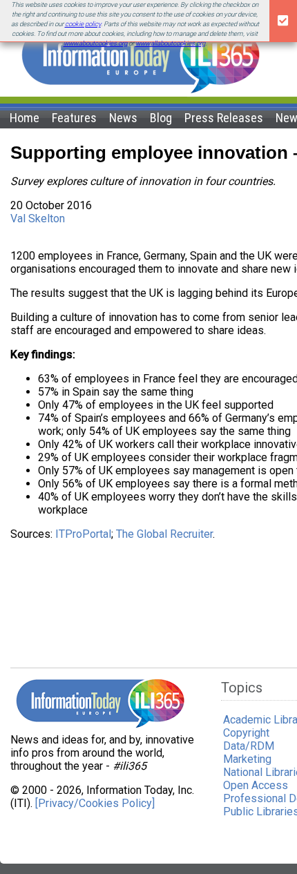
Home (24, 117)
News (123, 117)
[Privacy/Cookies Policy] (95, 803)
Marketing (247, 759)
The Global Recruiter (164, 534)
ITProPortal (83, 534)
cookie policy (83, 24)
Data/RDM (248, 745)
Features (74, 117)
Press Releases (223, 117)
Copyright (246, 732)
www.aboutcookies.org (95, 43)
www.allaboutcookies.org (170, 43)
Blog (161, 117)
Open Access (255, 785)
